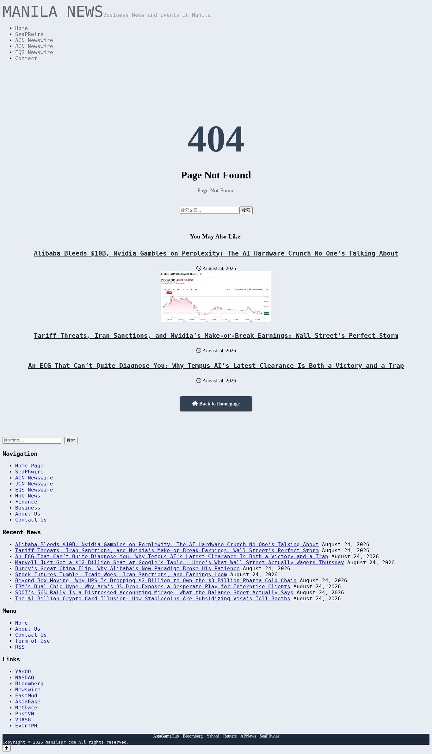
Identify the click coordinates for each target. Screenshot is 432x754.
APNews (248, 736)
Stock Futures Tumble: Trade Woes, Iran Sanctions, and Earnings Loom (121, 575)
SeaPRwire (29, 34)
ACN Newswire (34, 40)
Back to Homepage (219, 403)
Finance (26, 502)
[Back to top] (7, 748)
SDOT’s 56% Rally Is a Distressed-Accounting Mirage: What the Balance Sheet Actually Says (154, 593)
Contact (26, 58)
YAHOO (23, 672)
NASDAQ (24, 678)
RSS (20, 647)
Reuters (230, 736)
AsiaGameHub (166, 736)
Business (27, 508)
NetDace (26, 708)
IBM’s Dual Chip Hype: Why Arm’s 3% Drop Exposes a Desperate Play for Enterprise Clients (152, 587)
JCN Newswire (34, 46)
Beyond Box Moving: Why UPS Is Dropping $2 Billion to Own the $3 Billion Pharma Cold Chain (156, 581)
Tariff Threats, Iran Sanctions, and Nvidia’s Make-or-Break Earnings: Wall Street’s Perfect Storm (216, 335)
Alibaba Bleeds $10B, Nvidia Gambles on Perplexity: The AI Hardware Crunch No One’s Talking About (216, 253)
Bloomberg (29, 684)
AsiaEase (27, 702)
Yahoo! (213, 736)
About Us (27, 514)
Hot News (27, 496)
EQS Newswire (34, 52)
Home (21, 28)
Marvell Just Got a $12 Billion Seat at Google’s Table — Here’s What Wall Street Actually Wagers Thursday (179, 562)
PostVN (24, 714)
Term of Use (32, 641)
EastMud (26, 696)
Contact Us (31, 520)
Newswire (27, 690)
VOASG (23, 720)
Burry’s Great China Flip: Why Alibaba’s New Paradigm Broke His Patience (127, 569)
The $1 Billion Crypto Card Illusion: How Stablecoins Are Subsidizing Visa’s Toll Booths (152, 599)
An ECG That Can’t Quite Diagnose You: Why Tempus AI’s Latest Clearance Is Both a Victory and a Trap (216, 365)
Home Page (29, 466)
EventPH (26, 726)
